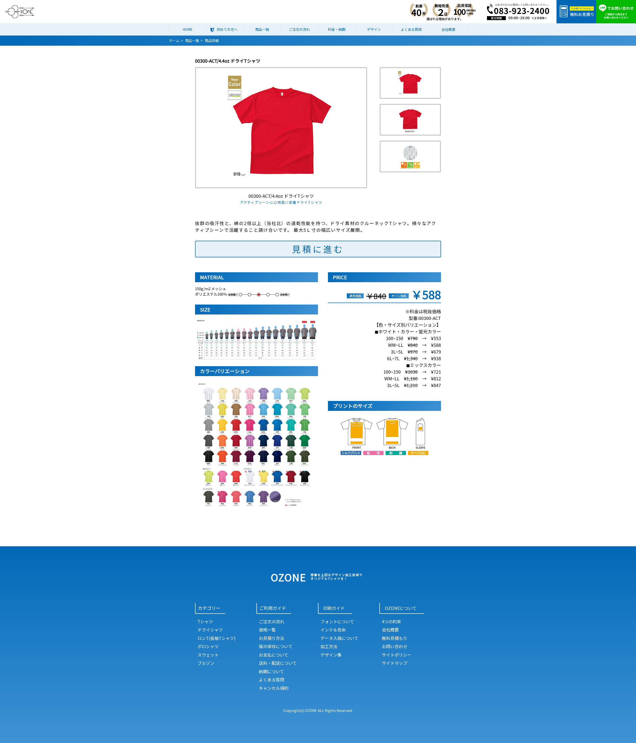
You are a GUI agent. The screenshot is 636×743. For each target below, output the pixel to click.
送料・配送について (278, 663)
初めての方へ (227, 29)
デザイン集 (331, 655)
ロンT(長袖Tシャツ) (217, 638)
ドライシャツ (210, 629)
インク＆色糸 (333, 629)
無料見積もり (394, 638)
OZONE (288, 577)
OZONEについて (400, 608)
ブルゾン (206, 663)
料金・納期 (336, 29)
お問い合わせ (394, 646)
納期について (271, 671)
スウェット (208, 655)
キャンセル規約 (273, 688)
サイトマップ (394, 663)
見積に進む (318, 248)
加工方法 (328, 646)
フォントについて (337, 621)
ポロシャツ (208, 646)
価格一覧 (267, 629)
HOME (188, 29)
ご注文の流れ (299, 29)
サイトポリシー (396, 655)
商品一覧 (262, 29)
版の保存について (275, 646)
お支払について (273, 655)
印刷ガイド (334, 608)
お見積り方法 (271, 638)
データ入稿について (339, 638)
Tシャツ (205, 621)
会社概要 (448, 29)
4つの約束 (391, 621)
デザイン (374, 29)
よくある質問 (411, 29)
